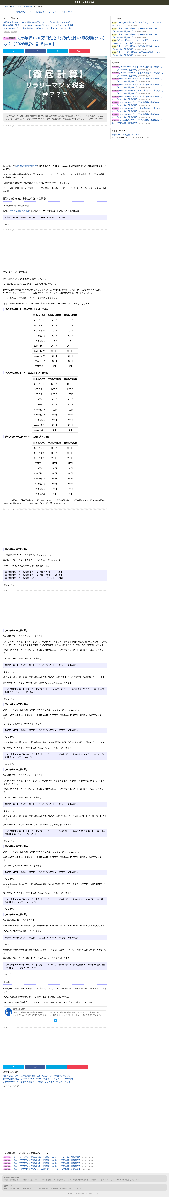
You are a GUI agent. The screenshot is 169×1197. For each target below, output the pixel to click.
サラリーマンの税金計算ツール (126, 135)
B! (57, 51)
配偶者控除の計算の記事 (26, 166)
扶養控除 (63, 1188)
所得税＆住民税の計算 (19, 211)
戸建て (70, 1188)
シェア (35, 51)
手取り (6, 1188)
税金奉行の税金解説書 (84, 2)
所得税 (7, 32)
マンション (79, 1188)
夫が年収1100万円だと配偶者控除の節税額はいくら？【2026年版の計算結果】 (46, 1169)
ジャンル (53, 12)
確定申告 (45, 1188)
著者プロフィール (24, 12)
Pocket (79, 51)
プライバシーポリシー (93, 1193)
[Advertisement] (55, 144)
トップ (8, 12)
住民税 (14, 32)
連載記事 (40, 12)
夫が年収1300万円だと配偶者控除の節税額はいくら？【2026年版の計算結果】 (46, 1166)
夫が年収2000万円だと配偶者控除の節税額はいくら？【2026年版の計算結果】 (46, 1163)
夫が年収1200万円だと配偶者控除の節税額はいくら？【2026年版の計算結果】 (46, 1157)
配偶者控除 (10, 38)
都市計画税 (37, 1188)
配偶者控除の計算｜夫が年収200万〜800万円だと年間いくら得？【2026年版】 (38, 25)
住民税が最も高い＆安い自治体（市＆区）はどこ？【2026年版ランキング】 (37, 22)
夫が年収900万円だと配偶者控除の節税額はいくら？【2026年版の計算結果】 (37, 28)
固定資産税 (27, 1188)
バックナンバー (69, 12)
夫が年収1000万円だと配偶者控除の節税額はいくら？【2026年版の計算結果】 (46, 1160)
